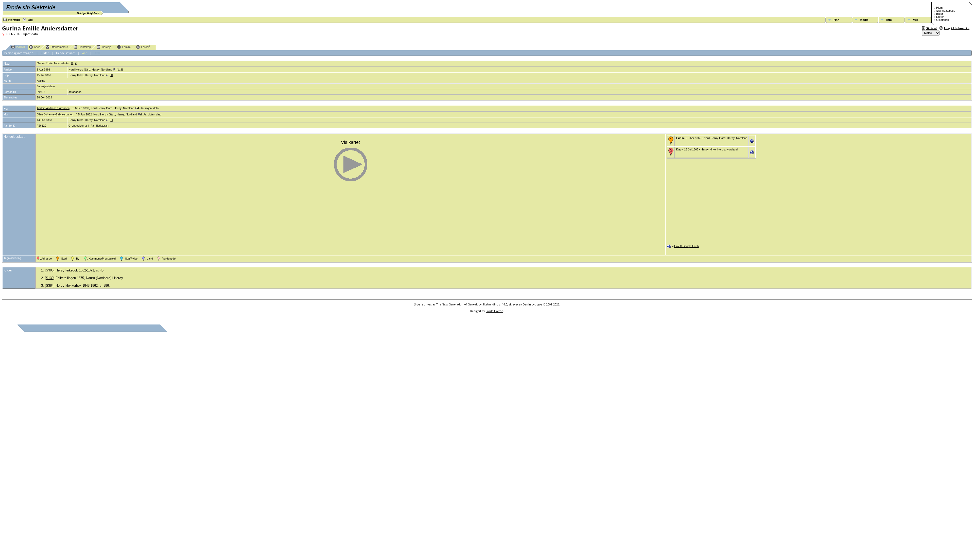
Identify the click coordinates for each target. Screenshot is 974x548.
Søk (30, 20)
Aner (37, 46)
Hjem (939, 7)
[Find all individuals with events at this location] (114, 69)
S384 (50, 285)
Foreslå (145, 46)
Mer (915, 20)
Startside (14, 20)
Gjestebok (942, 19)
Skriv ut (931, 28)
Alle (84, 53)
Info (889, 20)
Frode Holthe (494, 311)
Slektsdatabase (945, 10)
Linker (940, 16)
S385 (50, 270)
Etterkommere (59, 46)
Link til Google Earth (686, 246)
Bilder (939, 13)
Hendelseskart (65, 53)
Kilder (44, 53)
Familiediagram (100, 125)
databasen (74, 91)
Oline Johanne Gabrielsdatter (55, 114)
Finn (836, 20)
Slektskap (85, 46)
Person (20, 46)
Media (864, 20)
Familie (126, 46)
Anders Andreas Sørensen (53, 108)
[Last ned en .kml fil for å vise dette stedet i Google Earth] (752, 141)
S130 (50, 278)
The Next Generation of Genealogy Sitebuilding (467, 304)
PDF (97, 53)
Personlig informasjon (18, 53)
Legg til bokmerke (956, 28)
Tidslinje (106, 46)
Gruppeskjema (77, 125)
